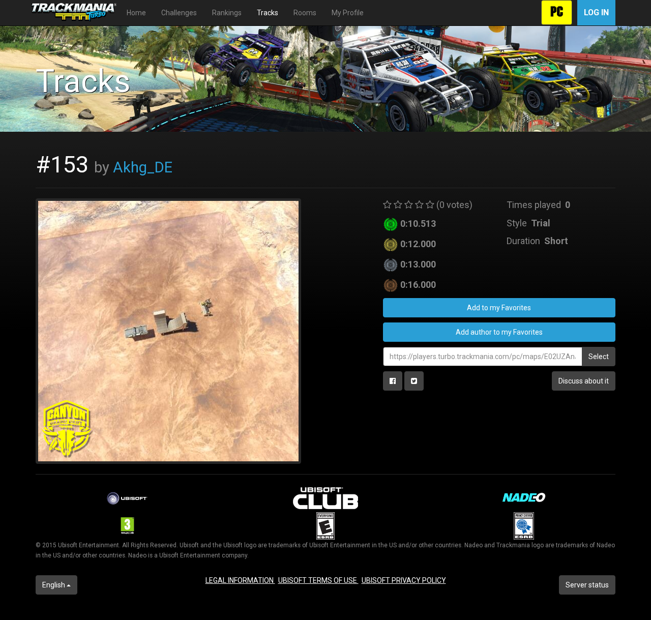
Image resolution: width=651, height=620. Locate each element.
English (54, 585)
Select (598, 356)
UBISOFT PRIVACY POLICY (404, 580)
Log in (596, 12)
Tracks (267, 13)
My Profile (348, 13)
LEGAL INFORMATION (240, 580)
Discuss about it (583, 381)
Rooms (304, 13)
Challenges (179, 13)
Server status (587, 585)
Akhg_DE (142, 167)
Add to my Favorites (499, 308)
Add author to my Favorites (499, 332)
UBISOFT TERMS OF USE (318, 580)
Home (136, 13)
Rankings (227, 13)
